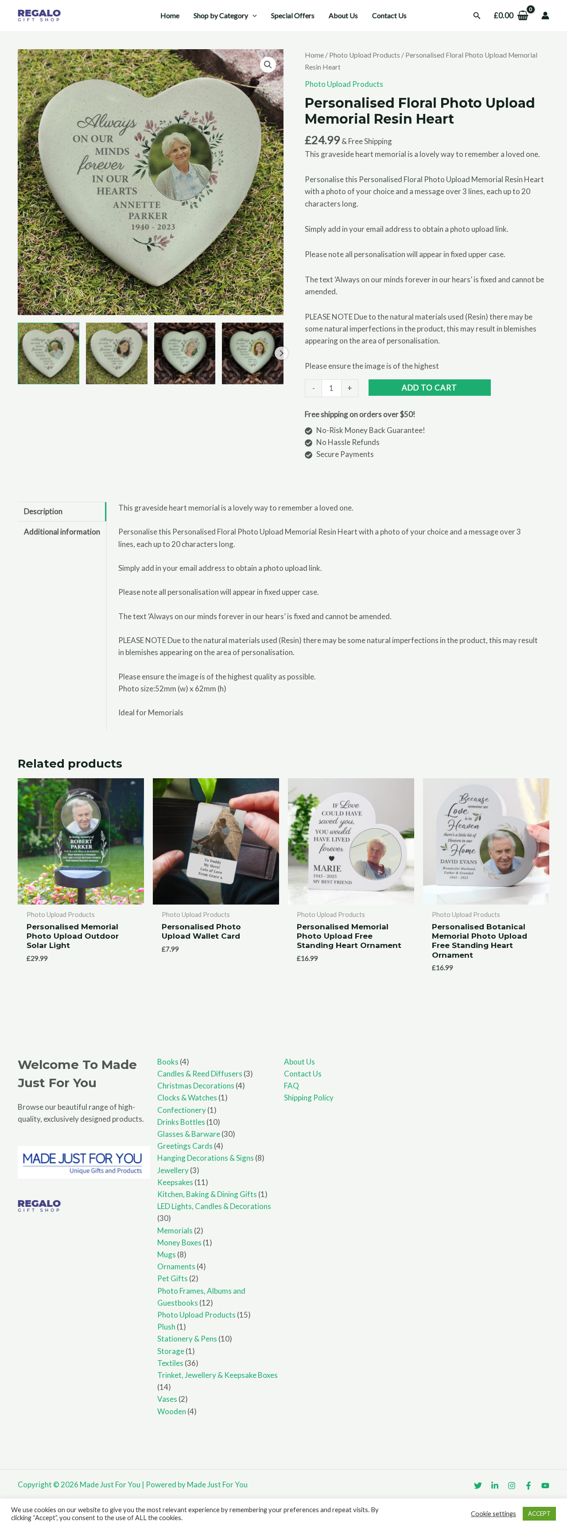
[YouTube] (545, 1486)
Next (281, 353)
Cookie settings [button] (493, 1513)
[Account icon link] (545, 16)
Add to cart (429, 387)
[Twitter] (478, 1486)
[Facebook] (528, 1486)
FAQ (291, 1085)
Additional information (62, 531)
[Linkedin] (495, 1486)
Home (314, 55)
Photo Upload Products (364, 55)
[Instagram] (512, 1486)
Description (43, 511)
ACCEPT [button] (539, 1513)
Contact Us (303, 1073)
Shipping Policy (309, 1097)
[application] (252, 15)
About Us (299, 1061)
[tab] (62, 512)
